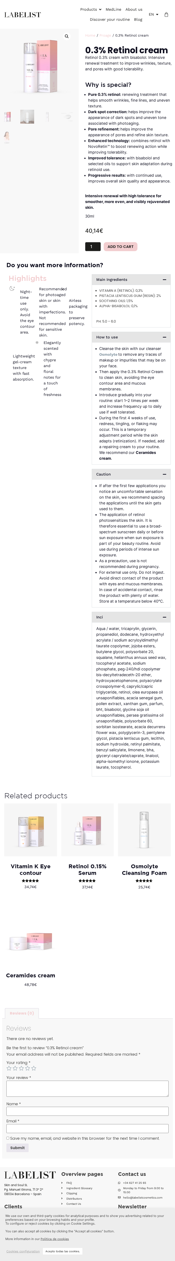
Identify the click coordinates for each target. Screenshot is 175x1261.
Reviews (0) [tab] (22, 1013)
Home (90, 35)
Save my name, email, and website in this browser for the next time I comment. (85, 1138)
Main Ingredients (111, 279)
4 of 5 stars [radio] (27, 1068)
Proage (105, 35)
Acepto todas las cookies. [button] (62, 1251)
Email (12, 1121)
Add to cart (121, 246)
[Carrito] (166, 14)
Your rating (18, 1063)
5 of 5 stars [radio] (33, 1068)
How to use (107, 337)
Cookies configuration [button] (23, 1251)
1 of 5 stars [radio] (9, 1068)
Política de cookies (55, 1239)
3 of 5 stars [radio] (21, 1068)
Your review (18, 1078)
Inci (99, 617)
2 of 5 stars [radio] (15, 1068)
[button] (67, 36)
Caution (103, 474)
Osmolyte (108, 354)
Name (13, 1104)
